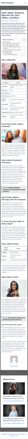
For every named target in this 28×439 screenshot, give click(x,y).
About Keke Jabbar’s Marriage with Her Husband (12, 47)
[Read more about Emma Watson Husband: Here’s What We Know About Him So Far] (14, 388)
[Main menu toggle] (25, 2)
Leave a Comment (7, 400)
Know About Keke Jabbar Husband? (11, 43)
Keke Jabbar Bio (6, 41)
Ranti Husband (7, 3)
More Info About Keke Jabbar (11, 54)
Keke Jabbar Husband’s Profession (11, 45)
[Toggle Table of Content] (23, 40)
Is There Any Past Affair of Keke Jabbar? (12, 49)
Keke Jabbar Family (7, 51)
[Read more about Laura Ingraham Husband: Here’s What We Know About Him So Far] (14, 410)
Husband (14, 400)
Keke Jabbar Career (7, 53)
